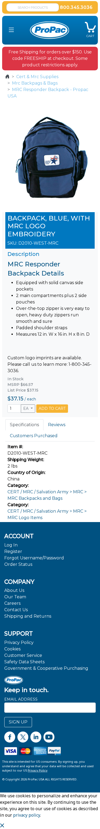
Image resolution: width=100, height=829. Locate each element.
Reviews (56, 424)
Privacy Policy (19, 642)
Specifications (24, 424)
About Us (14, 590)
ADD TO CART (52, 408)
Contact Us (16, 609)
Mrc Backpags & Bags (35, 83)
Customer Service (23, 655)
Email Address (21, 699)
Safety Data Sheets (24, 661)
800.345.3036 (76, 7)
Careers (12, 603)
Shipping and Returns (27, 616)
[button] (11, 30)
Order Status (18, 564)
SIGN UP (18, 722)
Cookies (12, 648)
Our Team (15, 596)
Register (13, 551)
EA (26, 408)
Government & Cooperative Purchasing (46, 668)
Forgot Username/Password (34, 557)
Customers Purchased (34, 435)
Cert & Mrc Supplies (37, 76)
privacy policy (26, 815)
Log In (11, 545)
